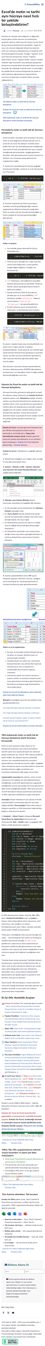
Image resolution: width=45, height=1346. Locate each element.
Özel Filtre (26, 1069)
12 (22, 1076)
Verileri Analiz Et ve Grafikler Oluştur (26, 1009)
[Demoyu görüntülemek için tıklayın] (14, 113)
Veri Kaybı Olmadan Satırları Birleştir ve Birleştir (21, 713)
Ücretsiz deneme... (21, 445)
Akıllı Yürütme (11, 1006)
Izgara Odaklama (28, 1055)
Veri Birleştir (35, 1063)
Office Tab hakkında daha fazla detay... (18, 1184)
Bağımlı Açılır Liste (12, 1038)
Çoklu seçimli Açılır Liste (29, 1038)
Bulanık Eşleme (35, 1031)
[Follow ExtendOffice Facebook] (3, 1313)
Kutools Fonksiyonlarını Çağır (16, 1012)
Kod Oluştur (22, 1006)
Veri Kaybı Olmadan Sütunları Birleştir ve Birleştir (21, 708)
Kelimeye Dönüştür (17, 1090)
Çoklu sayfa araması (20, 1031)
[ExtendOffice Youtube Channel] (13, 1313)
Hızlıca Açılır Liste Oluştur (31, 1035)
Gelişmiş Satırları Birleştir (15, 1096)
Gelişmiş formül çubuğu (23, 1057)
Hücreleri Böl (31, 1096)
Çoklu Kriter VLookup (22, 1028)
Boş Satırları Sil (21, 1019)
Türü (35, 1079)
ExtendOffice (33, 4)
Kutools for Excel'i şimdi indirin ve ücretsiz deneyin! (22, 726)
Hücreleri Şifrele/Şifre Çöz (14, 1066)
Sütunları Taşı (10, 1045)
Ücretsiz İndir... (17, 1143)
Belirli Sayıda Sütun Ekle (27, 1042)
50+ (27, 1079)
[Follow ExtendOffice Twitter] (8, 1313)
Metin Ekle (37, 1076)
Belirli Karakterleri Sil (13, 1079)
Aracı (30, 1076)
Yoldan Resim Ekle (20, 1088)
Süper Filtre (16, 1069)
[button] (42, 4)
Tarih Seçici (24, 1063)
